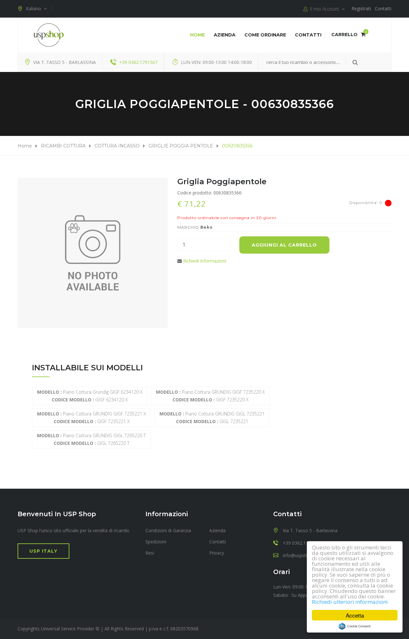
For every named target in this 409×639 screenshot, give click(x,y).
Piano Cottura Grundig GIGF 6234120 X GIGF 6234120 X (90, 396)
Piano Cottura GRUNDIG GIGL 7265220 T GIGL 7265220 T (91, 439)
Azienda (224, 35)
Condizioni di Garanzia (168, 530)
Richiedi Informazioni (204, 261)
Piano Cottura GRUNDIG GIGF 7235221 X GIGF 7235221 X (91, 417)
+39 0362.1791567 (138, 62)
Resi (149, 553)
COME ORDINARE (265, 35)
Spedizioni (155, 542)
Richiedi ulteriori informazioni (350, 601)
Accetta (355, 615)
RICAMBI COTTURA (63, 146)
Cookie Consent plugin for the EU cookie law (355, 626)
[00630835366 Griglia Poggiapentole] (93, 253)
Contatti (383, 8)
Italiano (35, 8)
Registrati (361, 8)
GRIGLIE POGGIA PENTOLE (181, 146)
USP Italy (43, 551)
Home (197, 35)
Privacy (216, 553)
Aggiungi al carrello (284, 245)
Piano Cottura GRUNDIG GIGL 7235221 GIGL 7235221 (212, 417)
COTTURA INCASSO (117, 146)
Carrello (348, 34)
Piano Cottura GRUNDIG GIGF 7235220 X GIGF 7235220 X (210, 396)
